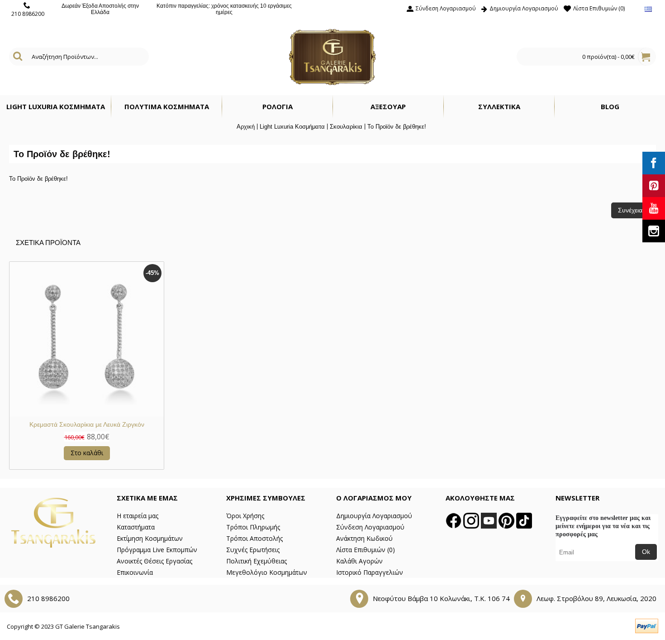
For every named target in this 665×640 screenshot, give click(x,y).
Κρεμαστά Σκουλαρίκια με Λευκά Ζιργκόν (86, 424)
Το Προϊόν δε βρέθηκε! (396, 126)
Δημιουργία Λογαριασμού (374, 515)
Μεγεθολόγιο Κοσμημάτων (266, 572)
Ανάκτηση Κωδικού (364, 538)
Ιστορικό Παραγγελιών (369, 572)
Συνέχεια (630, 210)
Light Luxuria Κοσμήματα (292, 126)
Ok (646, 551)
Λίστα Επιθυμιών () (365, 549)
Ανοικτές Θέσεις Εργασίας (154, 561)
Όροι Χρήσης (245, 515)
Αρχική (246, 126)
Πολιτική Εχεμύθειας (256, 561)
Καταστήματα (136, 527)
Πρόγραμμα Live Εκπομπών (157, 549)
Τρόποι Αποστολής (254, 538)
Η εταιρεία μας (137, 515)
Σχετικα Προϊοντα (48, 242)
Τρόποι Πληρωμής (253, 527)
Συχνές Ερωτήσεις (253, 549)
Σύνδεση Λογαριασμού (370, 527)
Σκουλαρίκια (346, 126)
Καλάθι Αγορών (359, 561)
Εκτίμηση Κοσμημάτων (150, 538)
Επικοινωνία (135, 572)
